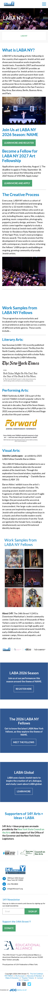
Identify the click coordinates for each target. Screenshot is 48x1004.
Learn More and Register (19, 142)
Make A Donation (12, 978)
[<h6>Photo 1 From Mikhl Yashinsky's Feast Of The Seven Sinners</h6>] (33, 558)
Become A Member (34, 976)
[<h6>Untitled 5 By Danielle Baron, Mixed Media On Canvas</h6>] (14, 597)
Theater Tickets (27, 978)
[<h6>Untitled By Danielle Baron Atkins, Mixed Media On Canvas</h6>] (33, 597)
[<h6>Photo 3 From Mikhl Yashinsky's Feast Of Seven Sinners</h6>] (33, 578)
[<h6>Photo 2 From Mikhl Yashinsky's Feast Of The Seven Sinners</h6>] (14, 578)
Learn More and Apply (17, 183)
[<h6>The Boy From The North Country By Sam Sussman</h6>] (14, 558)
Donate (9, 928)
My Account (20, 976)
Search (26, 980)
